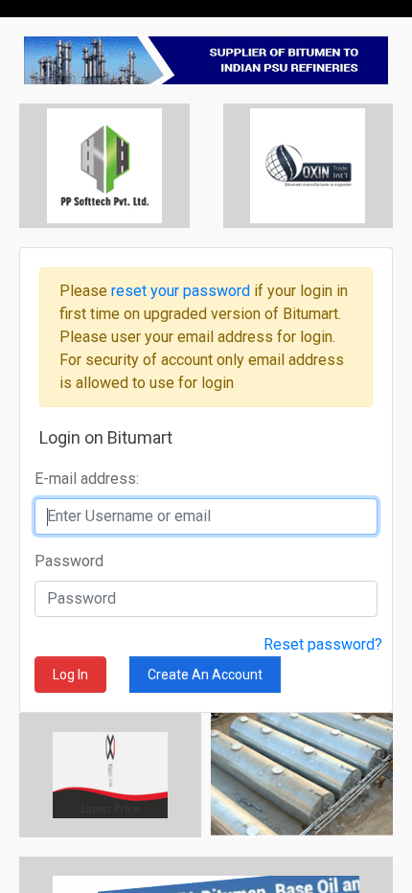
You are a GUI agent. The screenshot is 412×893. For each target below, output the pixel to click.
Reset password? (322, 644)
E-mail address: (86, 478)
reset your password (182, 291)
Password (68, 561)
